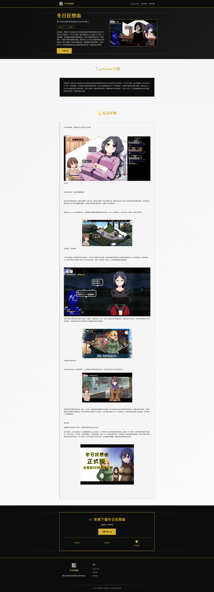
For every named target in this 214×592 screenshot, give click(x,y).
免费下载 (151, 4)
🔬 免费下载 (64, 51)
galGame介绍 (134, 4)
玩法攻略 (143, 4)
